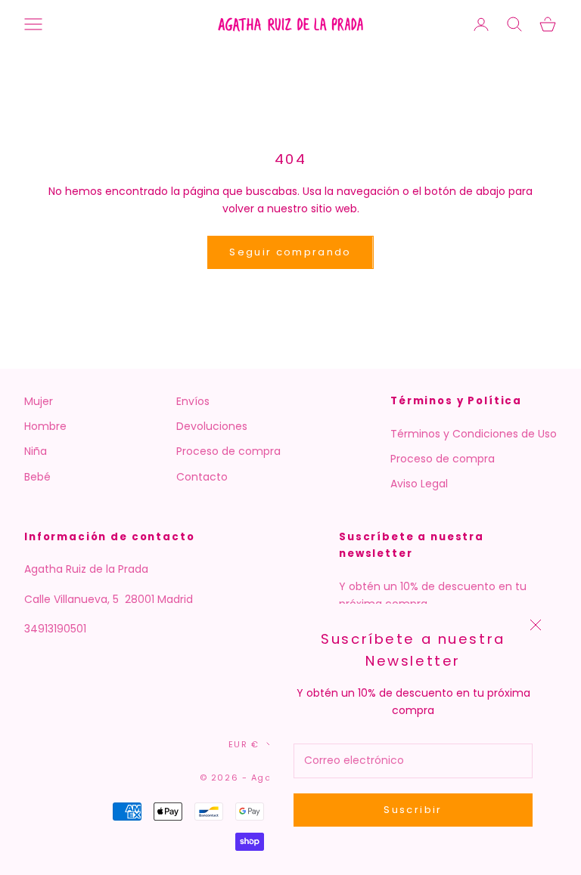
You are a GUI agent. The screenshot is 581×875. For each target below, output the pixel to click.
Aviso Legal (419, 483)
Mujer (38, 401)
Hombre (45, 426)
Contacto (202, 476)
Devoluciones (211, 426)
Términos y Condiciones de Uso (473, 433)
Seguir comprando (290, 252)
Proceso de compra (228, 451)
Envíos (193, 401)
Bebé (37, 476)
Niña (35, 451)
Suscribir (413, 809)
